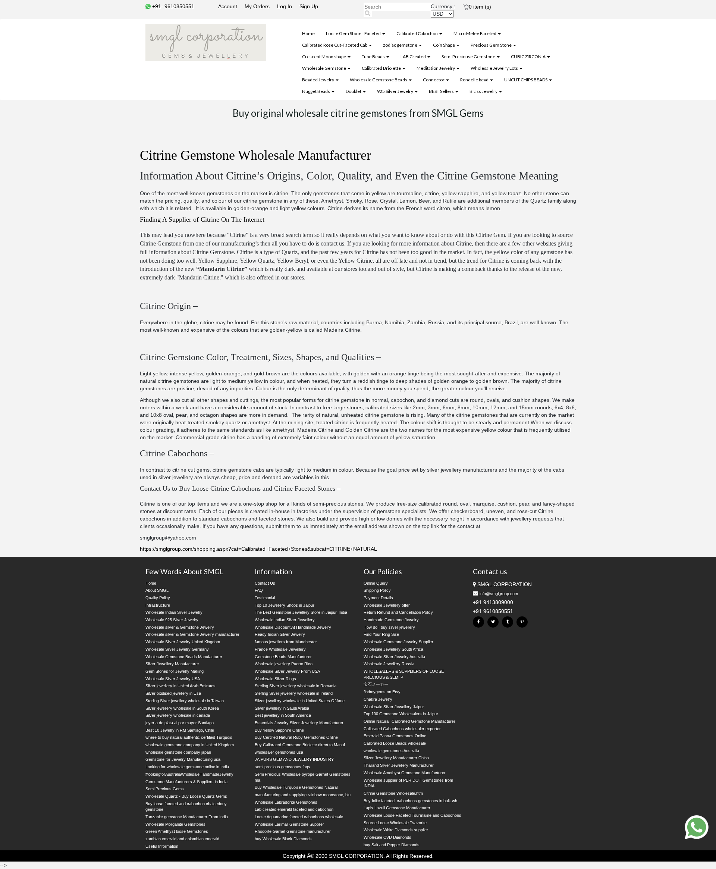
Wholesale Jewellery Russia (389, 664)
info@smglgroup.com (499, 593)
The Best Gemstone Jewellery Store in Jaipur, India (301, 612)
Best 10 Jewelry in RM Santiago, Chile (179, 730)
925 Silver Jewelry (395, 91)
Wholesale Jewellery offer (387, 605)
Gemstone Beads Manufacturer (283, 656)
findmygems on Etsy (382, 692)
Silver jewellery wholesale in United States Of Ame (300, 700)
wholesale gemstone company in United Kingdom (189, 745)
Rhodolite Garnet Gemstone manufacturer (293, 831)
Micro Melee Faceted (475, 33)
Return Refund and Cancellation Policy (398, 612)
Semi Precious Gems (164, 789)
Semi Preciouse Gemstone (469, 56)
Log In (284, 6)
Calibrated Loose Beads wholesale (395, 743)
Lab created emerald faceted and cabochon (294, 809)
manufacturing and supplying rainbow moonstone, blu (303, 795)
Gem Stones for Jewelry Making (174, 671)
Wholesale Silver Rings (275, 678)
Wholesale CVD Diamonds (387, 837)
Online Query (376, 583)
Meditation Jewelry (436, 68)
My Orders (257, 6)
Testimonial (265, 598)
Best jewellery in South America (283, 715)
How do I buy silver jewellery (389, 627)
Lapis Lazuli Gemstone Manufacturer (397, 808)
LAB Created (414, 56)
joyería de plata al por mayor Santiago (179, 722)
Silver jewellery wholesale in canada (177, 715)
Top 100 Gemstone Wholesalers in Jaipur (401, 714)
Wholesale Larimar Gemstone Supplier (289, 824)
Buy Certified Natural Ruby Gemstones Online (296, 737)
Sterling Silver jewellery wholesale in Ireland (294, 693)
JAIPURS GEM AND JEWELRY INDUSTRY (294, 759)
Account (227, 6)
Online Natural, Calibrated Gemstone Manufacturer (409, 721)
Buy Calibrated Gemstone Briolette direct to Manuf (300, 745)
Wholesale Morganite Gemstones (175, 824)
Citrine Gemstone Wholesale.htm (393, 793)
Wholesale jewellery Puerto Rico (284, 664)
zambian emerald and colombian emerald (182, 839)
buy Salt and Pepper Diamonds (392, 845)
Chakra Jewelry (378, 699)
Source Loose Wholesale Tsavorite (395, 822)
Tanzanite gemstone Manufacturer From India (186, 817)
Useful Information (161, 846)
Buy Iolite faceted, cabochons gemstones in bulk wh (410, 800)
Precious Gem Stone (491, 45)
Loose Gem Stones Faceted (353, 33)
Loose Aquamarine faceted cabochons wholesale (299, 817)
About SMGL (157, 590)
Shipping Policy (377, 590)
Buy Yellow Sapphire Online (279, 730)
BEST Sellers (442, 91)
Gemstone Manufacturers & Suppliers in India (186, 781)
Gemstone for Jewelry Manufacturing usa (182, 759)
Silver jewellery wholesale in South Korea (182, 708)
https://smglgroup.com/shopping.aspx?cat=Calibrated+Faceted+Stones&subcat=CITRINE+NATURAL (258, 549)
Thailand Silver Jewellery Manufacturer (399, 765)
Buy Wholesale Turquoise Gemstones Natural (296, 787)
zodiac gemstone (400, 45)
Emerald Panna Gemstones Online (395, 736)
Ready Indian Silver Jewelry (280, 634)
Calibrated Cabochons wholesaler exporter (402, 728)
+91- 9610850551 (172, 6)
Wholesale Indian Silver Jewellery (285, 620)
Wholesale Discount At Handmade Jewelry (293, 627)
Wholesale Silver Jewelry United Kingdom (182, 642)
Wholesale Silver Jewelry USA (172, 678)
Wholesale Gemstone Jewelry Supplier (398, 642)
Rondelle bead (474, 79)
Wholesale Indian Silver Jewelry (173, 612)
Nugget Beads (316, 91)
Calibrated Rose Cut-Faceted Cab (335, 45)
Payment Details (378, 598)
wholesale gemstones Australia (391, 750)
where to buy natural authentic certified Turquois (188, 737)
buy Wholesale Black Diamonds (283, 839)
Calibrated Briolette (382, 68)
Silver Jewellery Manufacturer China (396, 758)
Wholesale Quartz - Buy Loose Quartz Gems (186, 796)
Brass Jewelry (484, 91)
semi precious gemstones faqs (282, 767)
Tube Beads (374, 56)
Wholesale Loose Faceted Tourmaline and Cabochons (412, 815)
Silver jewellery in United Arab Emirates (180, 686)
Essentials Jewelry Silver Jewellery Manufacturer (299, 722)
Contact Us (265, 583)
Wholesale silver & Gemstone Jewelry (179, 627)
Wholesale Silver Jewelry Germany (177, 649)
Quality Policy (157, 598)
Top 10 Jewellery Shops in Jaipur (284, 605)
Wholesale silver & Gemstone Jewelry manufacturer (192, 634)
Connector (434, 79)
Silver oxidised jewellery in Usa (173, 693)
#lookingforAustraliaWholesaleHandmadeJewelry (189, 774)
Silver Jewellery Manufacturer (172, 664)
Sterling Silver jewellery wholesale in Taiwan (184, 700)
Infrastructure (157, 605)
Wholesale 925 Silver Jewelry (171, 620)
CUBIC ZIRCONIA (528, 56)
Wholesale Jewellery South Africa (393, 649)
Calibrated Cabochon (417, 33)
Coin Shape (444, 45)
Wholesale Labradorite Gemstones (286, 802)
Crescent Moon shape (324, 56)
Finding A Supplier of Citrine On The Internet (202, 219)
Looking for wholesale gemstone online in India (187, 767)
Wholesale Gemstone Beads (379, 79)
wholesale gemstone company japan (178, 752)
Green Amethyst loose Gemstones (176, 831)
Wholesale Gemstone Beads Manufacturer (183, 656)
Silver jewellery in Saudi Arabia (282, 708)
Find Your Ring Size (381, 634)
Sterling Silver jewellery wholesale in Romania (295, 686)
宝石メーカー (376, 684)
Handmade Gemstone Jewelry (391, 620)
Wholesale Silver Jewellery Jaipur (394, 706)
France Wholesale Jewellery (280, 649)
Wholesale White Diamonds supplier (396, 830)
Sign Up (308, 6)
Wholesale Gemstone (324, 68)
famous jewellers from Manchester (286, 642)
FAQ (259, 590)
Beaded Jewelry (318, 79)
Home (308, 33)
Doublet (354, 91)
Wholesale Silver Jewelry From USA (287, 671)
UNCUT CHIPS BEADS (526, 79)
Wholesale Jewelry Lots (495, 68)
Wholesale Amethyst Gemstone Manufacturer (405, 772)
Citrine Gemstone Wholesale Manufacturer (255, 155)
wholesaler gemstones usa (279, 752)
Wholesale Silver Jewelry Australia (394, 656)
